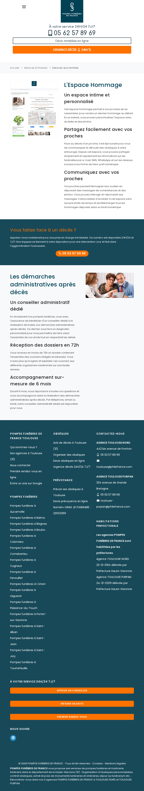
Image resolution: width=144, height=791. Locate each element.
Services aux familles (65, 67)
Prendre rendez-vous (72, 716)
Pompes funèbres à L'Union (28, 584)
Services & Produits (36, 67)
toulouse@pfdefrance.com (114, 467)
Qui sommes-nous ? (23, 447)
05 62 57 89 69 (75, 33)
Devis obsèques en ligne (69, 461)
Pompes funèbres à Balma (27, 518)
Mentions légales (115, 763)
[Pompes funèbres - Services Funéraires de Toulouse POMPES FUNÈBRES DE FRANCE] (72, 11)
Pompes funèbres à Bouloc (27, 530)
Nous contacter (20, 465)
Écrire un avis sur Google (26, 483)
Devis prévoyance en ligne (70, 501)
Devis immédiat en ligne (72, 41)
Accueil (14, 67)
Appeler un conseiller (72, 690)
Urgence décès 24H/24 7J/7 (71, 467)
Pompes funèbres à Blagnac (28, 524)
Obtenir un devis (72, 703)
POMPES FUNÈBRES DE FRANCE (45, 763)
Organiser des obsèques (69, 455)
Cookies (97, 763)
